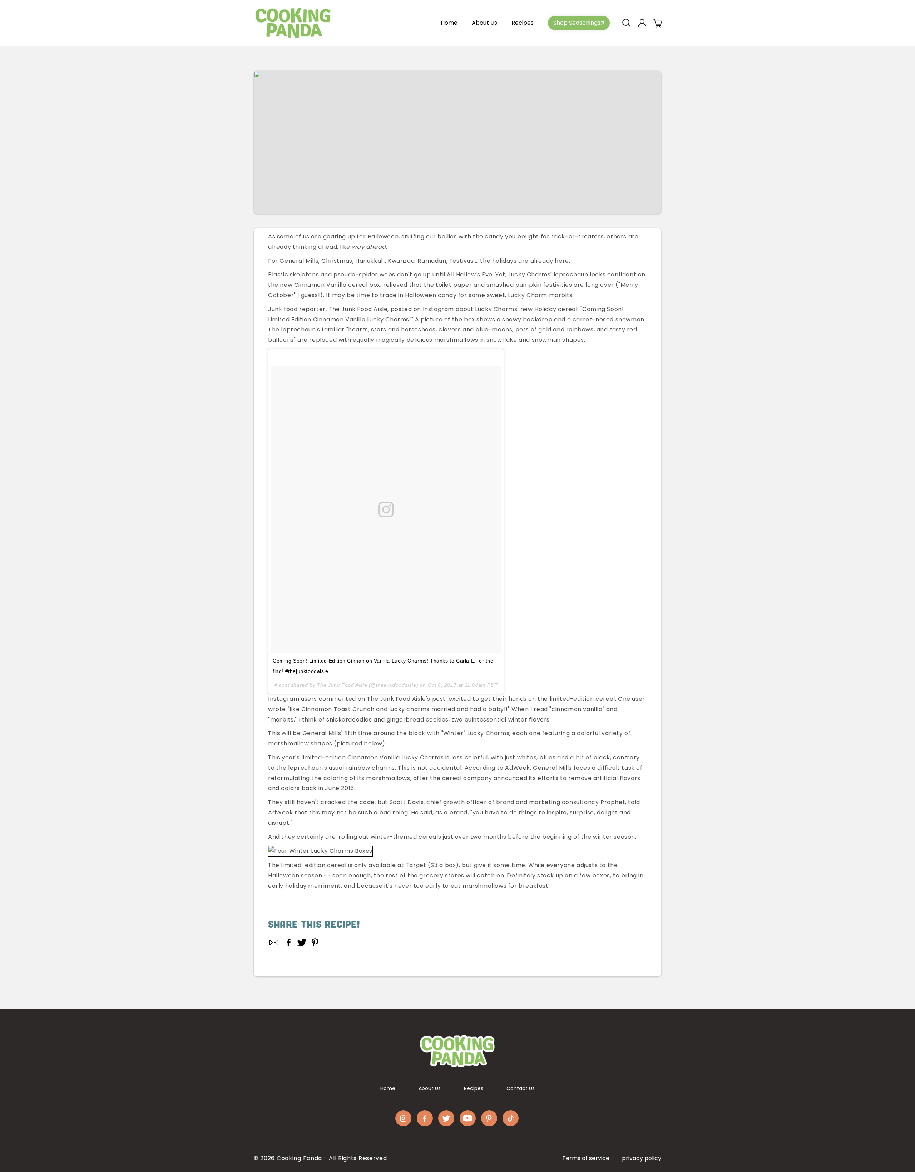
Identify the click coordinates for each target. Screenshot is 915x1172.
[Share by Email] (274, 942)
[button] (626, 23)
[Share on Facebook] (288, 942)
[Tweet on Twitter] (302, 942)
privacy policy (641, 1158)
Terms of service (585, 1158)
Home (387, 1088)
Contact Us (520, 1088)
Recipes (473, 1088)
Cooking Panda (299, 1158)
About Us (430, 1088)
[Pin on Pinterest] (315, 942)
